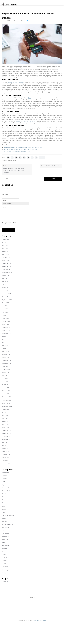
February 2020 (6, 455)
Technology (5, 570)
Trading (4, 573)
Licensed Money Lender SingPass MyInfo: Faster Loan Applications (23, 147)
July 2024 (4, 306)
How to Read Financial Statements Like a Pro (17, 151)
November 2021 (6, 400)
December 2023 (6, 327)
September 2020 (7, 439)
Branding (4, 476)
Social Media (5, 557)
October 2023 (6, 330)
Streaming (5, 567)
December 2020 (6, 430)
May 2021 (5, 418)
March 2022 (5, 388)
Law (3, 530)
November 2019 (6, 464)
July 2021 (4, 412)
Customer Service (7, 488)
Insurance (4, 521)
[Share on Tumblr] (32, 157)
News (3, 542)
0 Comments (17, 20)
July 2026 (4, 242)
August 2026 (5, 239)
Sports (4, 564)
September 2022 (7, 370)
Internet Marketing (7, 524)
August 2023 (5, 336)
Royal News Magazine (39, 620)
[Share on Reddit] (28, 157)
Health (4, 512)
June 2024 (5, 309)
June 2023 (5, 342)
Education (5, 494)
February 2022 (6, 391)
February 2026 (6, 257)
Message (4, 207)
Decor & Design (6, 491)
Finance (4, 503)
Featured (4, 500)
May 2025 (5, 285)
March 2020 (5, 451)
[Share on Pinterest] (24, 157)
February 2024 (6, 321)
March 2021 (5, 424)
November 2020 (6, 433)
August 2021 (5, 409)
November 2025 (6, 266)
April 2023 (5, 348)
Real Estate (5, 545)
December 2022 (6, 360)
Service (4, 555)
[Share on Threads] (36, 157)
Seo (3, 551)
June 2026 (5, 245)
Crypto (4, 485)
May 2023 (5, 345)
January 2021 (6, 427)
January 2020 (6, 458)
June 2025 (5, 281)
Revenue (4, 548)
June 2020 (5, 445)
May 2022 (5, 382)
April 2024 (5, 315)
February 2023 (6, 354)
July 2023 (4, 339)
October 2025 (6, 269)
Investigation (5, 527)
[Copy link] (42, 157)
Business (4, 479)
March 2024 (5, 318)
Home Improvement (8, 515)
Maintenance (5, 536)
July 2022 (4, 376)
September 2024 (7, 300)
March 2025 (5, 291)
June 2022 (5, 379)
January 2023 (6, 357)
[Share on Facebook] (8, 157)
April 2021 (5, 421)
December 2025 (6, 263)
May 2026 (5, 248)
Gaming (4, 509)
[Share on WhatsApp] (20, 157)
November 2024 (6, 294)
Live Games (5, 533)
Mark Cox (24, 20)
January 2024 (6, 324)
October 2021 (6, 403)
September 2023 (7, 333)
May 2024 (5, 312)
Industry (4, 518)
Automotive (5, 473)
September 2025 (7, 272)
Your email (5, 194)
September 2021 (7, 406)
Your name (5, 188)
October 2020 (6, 436)
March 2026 (5, 254)
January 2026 (6, 260)
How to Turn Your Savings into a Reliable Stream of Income (20, 149)
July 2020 (4, 442)
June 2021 (5, 415)
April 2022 (5, 385)
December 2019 (6, 461)
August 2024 (5, 303)
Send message (8, 230)
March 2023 (5, 351)
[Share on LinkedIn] (16, 157)
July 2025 (4, 279)
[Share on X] (12, 157)
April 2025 (5, 288)
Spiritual (4, 561)
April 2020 (5, 449)
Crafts (3, 482)
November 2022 (6, 363)
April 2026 (5, 251)
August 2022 (5, 373)
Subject (4, 201)
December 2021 (6, 397)
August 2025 (5, 275)
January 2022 (6, 394)
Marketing (5, 539)
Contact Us (5, 581)
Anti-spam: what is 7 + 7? (9, 223)
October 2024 (6, 297)
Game (3, 506)
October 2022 (6, 367)
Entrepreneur (6, 497)
